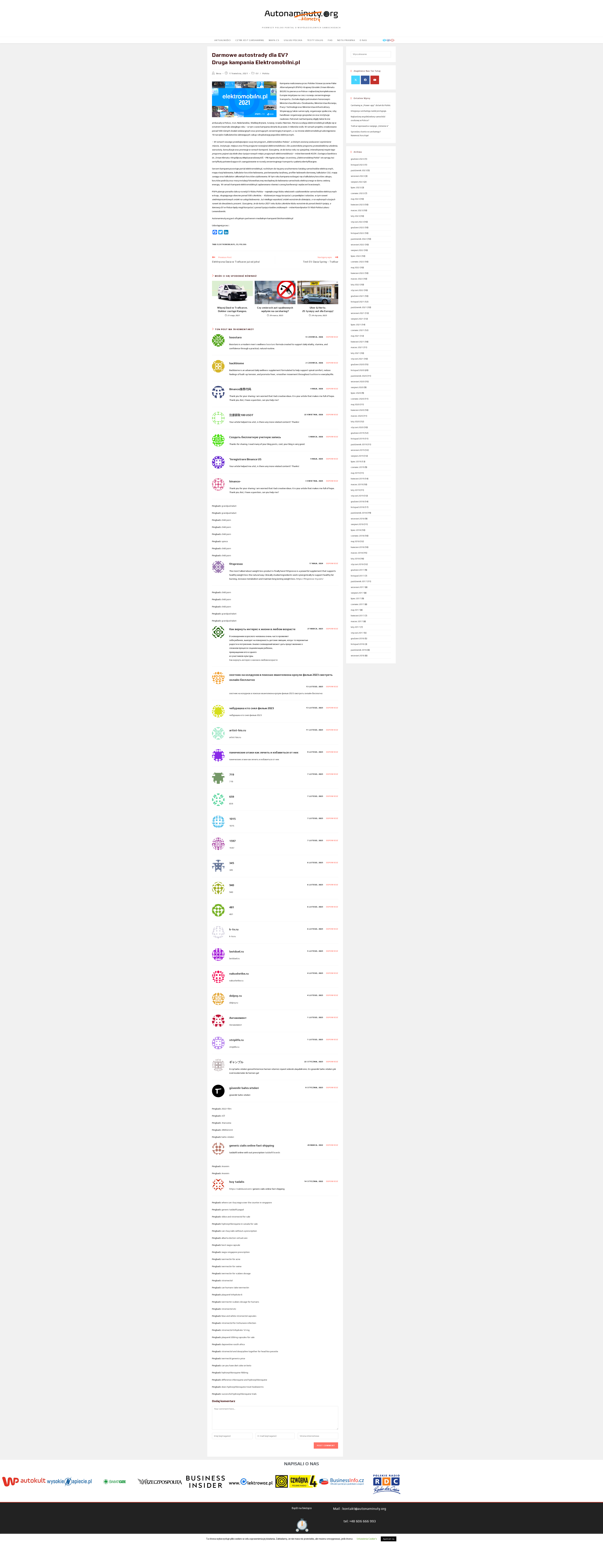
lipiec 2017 (356, 598)
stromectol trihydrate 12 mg (236, 1330)
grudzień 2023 (357, 159)
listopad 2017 (357, 576)
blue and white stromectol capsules (239, 1316)
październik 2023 (359, 170)
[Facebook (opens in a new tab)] (388, 40)
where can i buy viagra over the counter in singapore (247, 1202)
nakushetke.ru (239, 973)
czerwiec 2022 (357, 262)
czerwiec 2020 (357, 399)
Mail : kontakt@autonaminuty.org (359, 1509)
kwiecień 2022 (357, 273)
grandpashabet (229, 506)
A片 (223, 1116)
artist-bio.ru (237, 730)
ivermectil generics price (233, 1358)
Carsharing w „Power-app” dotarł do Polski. (371, 105)
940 (231, 885)
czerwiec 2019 (357, 467)
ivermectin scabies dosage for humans (240, 1302)
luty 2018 (355, 558)
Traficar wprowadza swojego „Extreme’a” (370, 126)
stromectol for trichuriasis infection (239, 1323)
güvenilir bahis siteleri (244, 1088)
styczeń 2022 (357, 290)
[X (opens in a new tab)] (384, 40)
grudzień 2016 (357, 638)
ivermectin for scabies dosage (236, 1273)
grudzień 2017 (357, 570)
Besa (218, 73)
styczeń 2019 (357, 496)
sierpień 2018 (357, 524)
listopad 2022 (357, 233)
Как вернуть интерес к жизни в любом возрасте (262, 629)
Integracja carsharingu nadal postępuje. (369, 111)
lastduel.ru (236, 951)
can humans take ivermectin (235, 1287)
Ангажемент (238, 1017)
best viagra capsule (231, 1245)
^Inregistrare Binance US (245, 459)
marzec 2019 (357, 484)
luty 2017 (355, 627)
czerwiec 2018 (357, 536)
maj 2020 (355, 404)
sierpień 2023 (357, 182)
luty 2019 (355, 490)
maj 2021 (355, 336)
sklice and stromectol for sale (236, 1216)
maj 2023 (355, 199)
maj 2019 (355, 473)
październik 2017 (359, 581)
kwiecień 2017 (357, 615)
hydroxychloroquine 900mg (235, 1372)
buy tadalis (236, 1181)
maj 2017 (355, 610)
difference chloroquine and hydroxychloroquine (244, 1380)
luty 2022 (355, 284)
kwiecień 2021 (357, 342)
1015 (232, 818)
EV (257, 73)
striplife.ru (236, 1040)
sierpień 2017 (357, 593)
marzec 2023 (357, 210)
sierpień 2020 (357, 387)
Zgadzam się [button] (388, 1539)
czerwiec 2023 (357, 193)
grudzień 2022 (357, 227)
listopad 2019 (357, 438)
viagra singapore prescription (236, 1252)
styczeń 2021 (357, 359)
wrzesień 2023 (357, 176)
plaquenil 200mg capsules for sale (238, 1337)
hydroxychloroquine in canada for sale (240, 1224)
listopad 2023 (357, 165)
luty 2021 (355, 353)
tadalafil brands (272, 1152)
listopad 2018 (357, 507)
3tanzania (226, 1123)
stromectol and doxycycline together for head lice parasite (250, 1351)
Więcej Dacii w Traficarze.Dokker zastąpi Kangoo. (232, 309)
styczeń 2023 (357, 222)
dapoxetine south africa (233, 1344)
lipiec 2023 (356, 187)
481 (231, 907)
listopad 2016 (357, 644)
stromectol (227, 1280)
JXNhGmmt (227, 1130)
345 (231, 863)
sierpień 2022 (357, 250)
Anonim (225, 1166)
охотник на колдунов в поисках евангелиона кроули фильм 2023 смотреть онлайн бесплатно (276, 693)
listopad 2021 (357, 302)
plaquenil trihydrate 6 (232, 1294)
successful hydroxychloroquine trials (239, 1394)
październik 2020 (359, 376)
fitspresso (236, 563)
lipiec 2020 (356, 393)
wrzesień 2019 (357, 450)
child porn (226, 520)
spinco (225, 541)
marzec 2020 (357, 416)
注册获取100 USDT (241, 415)
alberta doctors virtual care (234, 1238)
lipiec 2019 (356, 461)
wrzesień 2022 (357, 244)
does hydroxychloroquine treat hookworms (243, 1387)
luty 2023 (355, 216)
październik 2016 (359, 650)
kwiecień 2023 (357, 204)
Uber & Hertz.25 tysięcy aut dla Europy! (317, 309)
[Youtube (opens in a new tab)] (392, 40)
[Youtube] (374, 80)
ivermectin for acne (231, 1259)
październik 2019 (359, 444)
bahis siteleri (228, 1137)
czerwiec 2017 (357, 604)
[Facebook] (365, 80)
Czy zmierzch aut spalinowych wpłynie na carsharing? (275, 309)
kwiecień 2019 (357, 478)
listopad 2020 (357, 370)
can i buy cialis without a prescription (239, 1231)
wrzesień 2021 (357, 313)
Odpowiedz (332, 337)
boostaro (235, 337)
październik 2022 (359, 239)
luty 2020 (355, 421)
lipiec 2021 (356, 324)
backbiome (236, 363)
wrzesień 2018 (357, 518)
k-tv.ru (234, 929)
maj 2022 (355, 267)
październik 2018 (359, 513)
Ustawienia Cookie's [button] (367, 1538)
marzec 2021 (357, 347)
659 (231, 796)
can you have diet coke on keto (236, 1365)
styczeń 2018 (357, 564)
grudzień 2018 (357, 501)
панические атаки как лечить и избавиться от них (263, 752)
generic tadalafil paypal (233, 1209)
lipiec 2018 (356, 530)
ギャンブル (236, 1062)
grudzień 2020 (357, 364)
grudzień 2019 (357, 433)
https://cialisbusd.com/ (240, 1189)
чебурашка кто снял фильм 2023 (251, 708)
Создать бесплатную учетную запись (255, 437)
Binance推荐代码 (240, 389)
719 (231, 774)
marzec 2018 (357, 553)
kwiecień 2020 (357, 410)
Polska (265, 73)
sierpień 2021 (357, 319)
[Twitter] (355, 80)
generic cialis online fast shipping (251, 1145)
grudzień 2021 (357, 296)
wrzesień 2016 (357, 655)
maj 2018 (355, 541)
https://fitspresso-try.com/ (309, 579)
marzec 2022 (357, 279)
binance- (235, 481)
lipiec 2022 (356, 256)
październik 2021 (359, 307)
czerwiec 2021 (357, 330)
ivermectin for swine (232, 1266)
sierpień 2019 (357, 456)
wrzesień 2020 (357, 381)
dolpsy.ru (235, 995)
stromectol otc (229, 1309)
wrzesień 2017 (357, 587)
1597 (232, 841)
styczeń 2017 (357, 633)
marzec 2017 (357, 621)
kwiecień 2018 (357, 547)
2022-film (226, 1108)
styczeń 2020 (357, 427)
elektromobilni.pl (226, 244)
